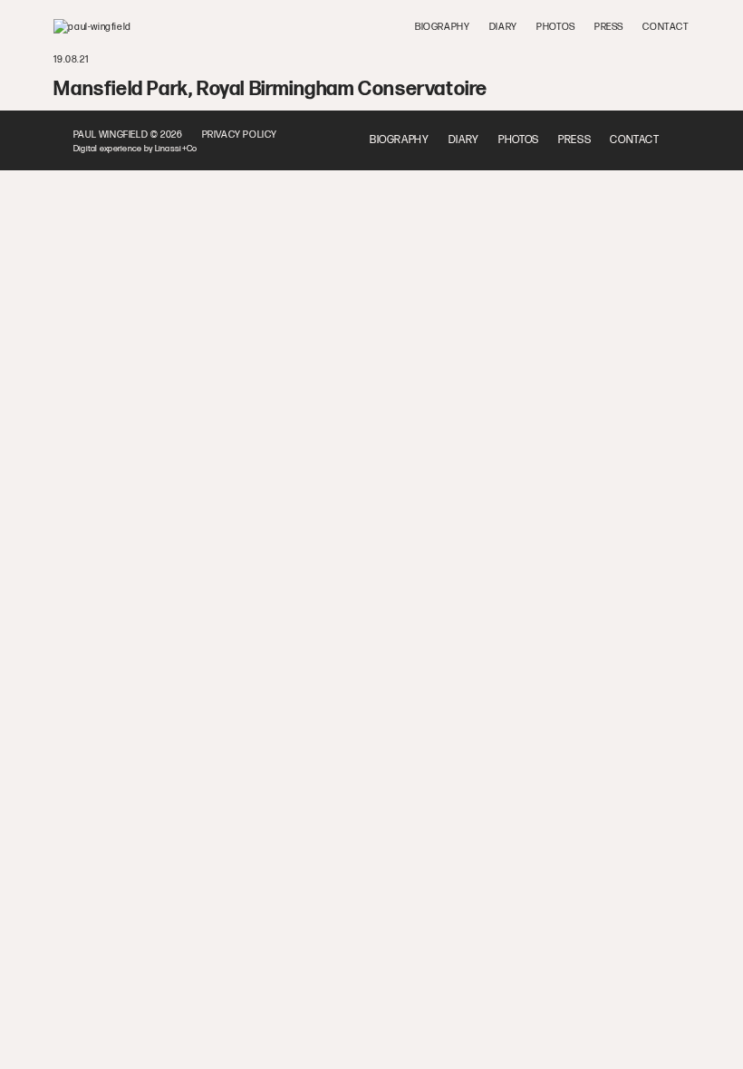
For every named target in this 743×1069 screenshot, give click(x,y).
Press (608, 27)
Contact (665, 27)
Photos (555, 27)
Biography (442, 27)
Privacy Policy (239, 134)
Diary (503, 27)
